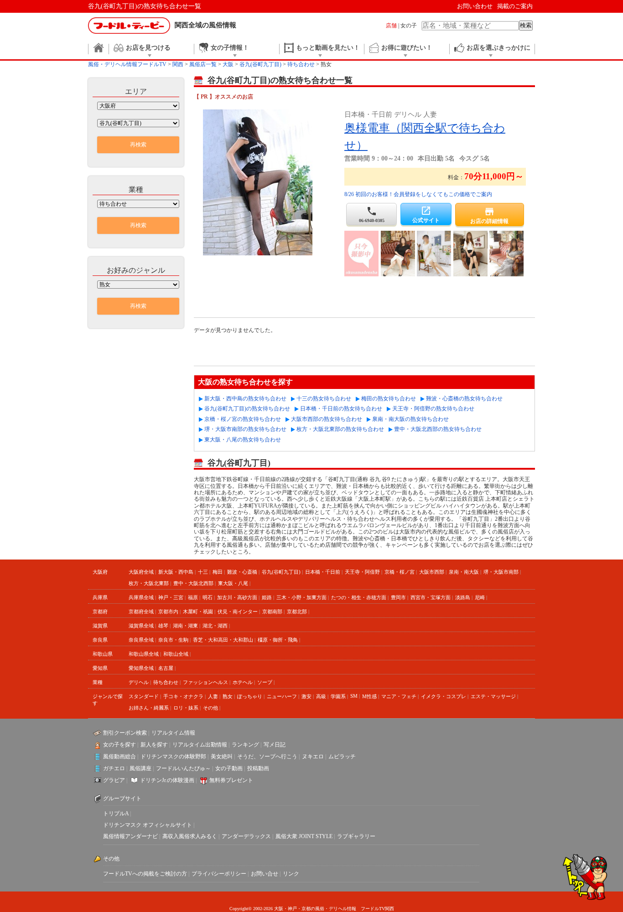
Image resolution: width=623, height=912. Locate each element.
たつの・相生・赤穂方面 (358, 597)
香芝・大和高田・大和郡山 (223, 640)
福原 (193, 597)
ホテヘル (243, 682)
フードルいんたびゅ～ (183, 768)
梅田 (218, 572)
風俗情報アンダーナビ (130, 836)
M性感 (369, 696)
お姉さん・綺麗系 (149, 707)
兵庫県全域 (141, 597)
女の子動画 (229, 768)
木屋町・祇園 (198, 611)
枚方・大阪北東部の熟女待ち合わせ (340, 429)
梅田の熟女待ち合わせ (388, 398)
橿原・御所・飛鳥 (278, 640)
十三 (203, 572)
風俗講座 (140, 768)
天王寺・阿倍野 (362, 572)
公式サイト (426, 214)
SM (354, 696)
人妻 (213, 696)
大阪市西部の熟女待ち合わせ (326, 419)
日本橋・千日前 (322, 572)
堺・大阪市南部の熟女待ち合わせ (245, 429)
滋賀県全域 (141, 625)
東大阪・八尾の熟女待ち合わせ (242, 439)
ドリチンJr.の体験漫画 (167, 780)
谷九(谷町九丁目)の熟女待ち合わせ (247, 408)
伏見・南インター (238, 611)
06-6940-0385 (371, 214)
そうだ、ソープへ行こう (267, 756)
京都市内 (168, 611)
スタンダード (144, 696)
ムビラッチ (342, 756)
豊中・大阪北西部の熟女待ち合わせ (438, 429)
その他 (210, 707)
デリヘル (139, 682)
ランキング (245, 744)
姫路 (267, 597)
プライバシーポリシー (219, 874)
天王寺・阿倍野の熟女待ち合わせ (433, 408)
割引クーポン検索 (125, 733)
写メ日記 (275, 744)
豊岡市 (398, 597)
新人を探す (154, 744)
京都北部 (297, 611)
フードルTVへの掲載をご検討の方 (145, 874)
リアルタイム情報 (173, 733)
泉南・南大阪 (464, 572)
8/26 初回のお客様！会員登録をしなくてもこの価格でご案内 (418, 194)
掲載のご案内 (515, 6)
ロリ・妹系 (185, 707)
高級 (321, 696)
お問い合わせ (475, 6)
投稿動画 (258, 768)
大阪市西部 (431, 572)
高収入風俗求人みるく (189, 836)
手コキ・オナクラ (183, 696)
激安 (306, 696)
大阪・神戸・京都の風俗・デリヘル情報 (315, 908)
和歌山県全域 (144, 654)
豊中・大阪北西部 (193, 583)
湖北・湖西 (215, 625)
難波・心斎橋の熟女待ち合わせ (464, 398)
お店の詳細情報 (489, 215)
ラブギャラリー (356, 836)
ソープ (264, 682)
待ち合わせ (165, 682)
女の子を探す (119, 744)
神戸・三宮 (170, 597)
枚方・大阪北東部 (149, 583)
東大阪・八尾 (233, 583)
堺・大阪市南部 (501, 572)
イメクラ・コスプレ (443, 696)
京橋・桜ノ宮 (399, 572)
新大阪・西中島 (175, 572)
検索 (526, 25)
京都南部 (272, 611)
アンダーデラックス (246, 836)
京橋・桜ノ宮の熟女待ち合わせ (242, 419)
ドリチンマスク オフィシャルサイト (147, 825)
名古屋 (165, 668)
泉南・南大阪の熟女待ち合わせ (410, 419)
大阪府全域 (141, 572)
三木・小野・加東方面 (301, 597)
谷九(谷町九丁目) (281, 572)
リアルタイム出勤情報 (199, 744)
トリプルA (116, 813)
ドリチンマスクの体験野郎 (173, 756)
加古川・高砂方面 (237, 597)
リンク (291, 874)
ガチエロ (114, 768)
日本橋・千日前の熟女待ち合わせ (341, 408)
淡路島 (462, 597)
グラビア (114, 780)
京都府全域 (141, 611)
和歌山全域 (175, 654)
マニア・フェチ (398, 696)
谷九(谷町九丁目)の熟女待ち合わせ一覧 (144, 6)
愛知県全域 (141, 668)
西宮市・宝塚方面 (430, 597)
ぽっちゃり (249, 696)
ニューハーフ (282, 696)
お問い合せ (264, 874)
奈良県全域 (141, 640)
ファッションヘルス (205, 682)
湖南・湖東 (185, 625)
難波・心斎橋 (242, 572)
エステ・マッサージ (493, 696)
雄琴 (163, 625)
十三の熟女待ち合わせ (323, 398)
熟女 (228, 696)
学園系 (338, 696)
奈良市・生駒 (173, 640)
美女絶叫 (222, 756)
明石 (207, 597)
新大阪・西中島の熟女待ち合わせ (245, 398)
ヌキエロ (313, 756)
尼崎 (480, 597)
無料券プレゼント (231, 780)
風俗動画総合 (119, 756)
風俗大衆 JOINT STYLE (303, 836)
